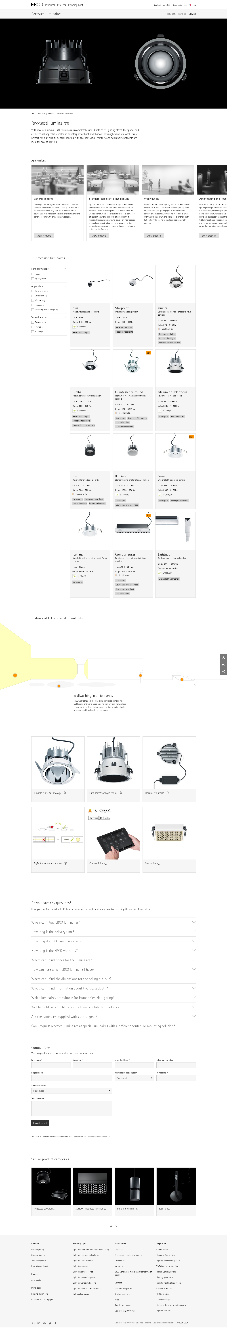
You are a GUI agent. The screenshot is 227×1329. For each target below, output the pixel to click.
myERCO (166, 5)
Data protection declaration (98, 1136)
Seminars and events (123, 1294)
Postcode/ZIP (162, 1072)
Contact (157, 5)
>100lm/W (39, 331)
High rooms (39, 305)
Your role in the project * (126, 1072)
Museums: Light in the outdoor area (171, 1305)
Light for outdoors (80, 1266)
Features (182, 13)
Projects (61, 5)
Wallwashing (40, 300)
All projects (36, 1280)
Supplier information (123, 1305)
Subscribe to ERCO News (125, 1311)
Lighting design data (39, 1294)
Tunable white (40, 322)
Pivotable (38, 327)
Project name (37, 1072)
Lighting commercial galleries (168, 1260)
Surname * (77, 1060)
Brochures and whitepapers (42, 1299)
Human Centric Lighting (166, 1271)
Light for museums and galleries (86, 1255)
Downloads (177, 5)
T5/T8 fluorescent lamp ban (167, 1266)
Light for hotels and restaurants (86, 1288)
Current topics (162, 1249)
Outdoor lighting (38, 1255)
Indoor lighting (37, 1249)
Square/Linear (40, 278)
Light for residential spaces (84, 1277)
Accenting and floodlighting (46, 309)
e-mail (62, 1053)
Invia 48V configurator (40, 1266)
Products (50, 5)
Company (118, 1249)
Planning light (75, 5)
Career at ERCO (121, 1260)
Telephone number (164, 1060)
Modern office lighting (165, 1255)
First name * (36, 1060)
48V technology (163, 1299)
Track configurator (38, 1260)
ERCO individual (162, 1294)
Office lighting (41, 295)
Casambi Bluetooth (164, 1288)
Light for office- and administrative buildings (91, 1249)
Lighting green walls (164, 1277)
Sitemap (139, 1322)
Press (117, 1299)
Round (37, 274)
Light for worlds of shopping (84, 1283)
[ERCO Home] (37, 4)
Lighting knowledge (81, 1294)
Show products (44, 235)
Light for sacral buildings (83, 1271)
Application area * (39, 1085)
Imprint (148, 1322)
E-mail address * (122, 1060)
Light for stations (163, 1310)
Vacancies (119, 1266)
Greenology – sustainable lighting (128, 1255)
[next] (120, 1226)
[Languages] (190, 5)
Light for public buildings (83, 1260)
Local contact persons (124, 1288)
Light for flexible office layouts (168, 1283)
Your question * (38, 1098)
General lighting (41, 291)
